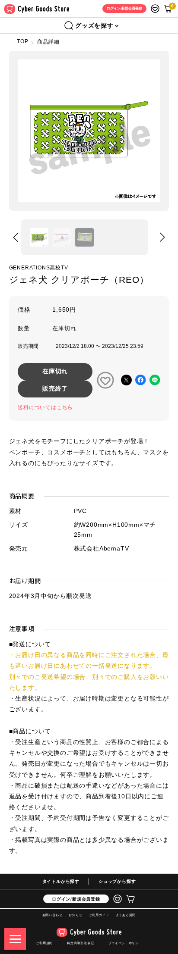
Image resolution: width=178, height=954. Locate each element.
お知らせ (75, 914)
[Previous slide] (15, 237)
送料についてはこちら (45, 407)
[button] (39, 237)
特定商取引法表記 (80, 943)
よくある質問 (126, 914)
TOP (22, 41)
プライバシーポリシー (125, 943)
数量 (24, 328)
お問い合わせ (52, 914)
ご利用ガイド (99, 914)
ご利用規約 (44, 943)
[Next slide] (162, 237)
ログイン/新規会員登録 (76, 899)
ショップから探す (117, 881)
